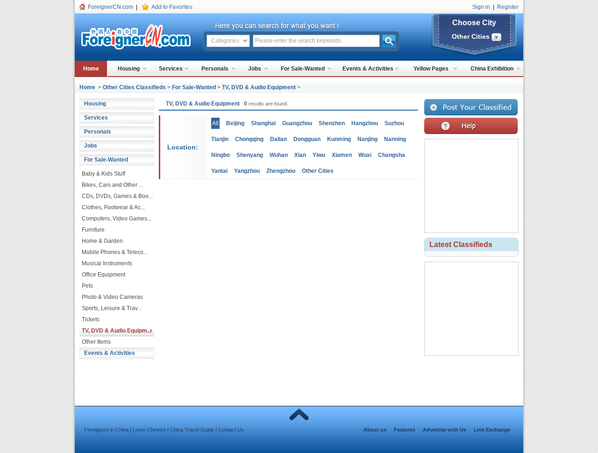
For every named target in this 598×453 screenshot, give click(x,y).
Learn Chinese (149, 429)
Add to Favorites (171, 7)
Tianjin (219, 139)
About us (374, 429)
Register (508, 7)
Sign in (481, 7)
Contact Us (231, 429)
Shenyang (249, 155)
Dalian (278, 139)
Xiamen (342, 155)
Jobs (254, 68)
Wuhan (279, 155)
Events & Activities (367, 68)
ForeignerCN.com (110, 7)
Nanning (395, 139)
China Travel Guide (192, 429)
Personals (214, 68)
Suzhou (394, 123)
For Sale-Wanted (303, 68)
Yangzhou (247, 171)
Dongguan (306, 139)
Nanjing (367, 139)
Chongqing (249, 139)
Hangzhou (364, 123)
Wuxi (364, 155)
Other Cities (318, 171)
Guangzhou (297, 123)
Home (91, 68)
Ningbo (220, 155)
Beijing (235, 123)
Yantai (219, 171)
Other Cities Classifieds (134, 87)
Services (171, 68)
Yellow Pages (430, 68)
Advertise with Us (444, 429)
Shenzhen (332, 123)
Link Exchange (492, 429)
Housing (129, 68)
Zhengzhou (280, 171)
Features (404, 429)
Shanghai (263, 123)
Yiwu (319, 155)
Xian (300, 155)
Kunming (339, 139)
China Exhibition (491, 68)
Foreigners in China (106, 429)
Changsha (391, 155)
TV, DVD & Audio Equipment (259, 87)
